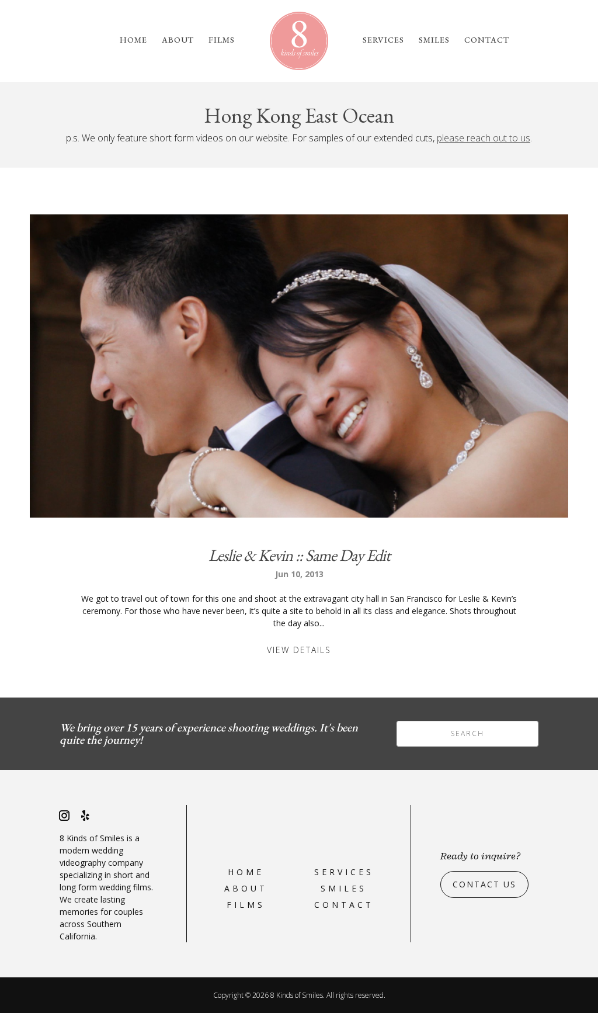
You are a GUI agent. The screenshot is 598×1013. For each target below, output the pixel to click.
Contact (486, 40)
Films (221, 40)
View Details (299, 649)
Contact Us (484, 884)
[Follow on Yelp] (85, 815)
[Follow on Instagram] (64, 815)
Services (383, 40)
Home (133, 40)
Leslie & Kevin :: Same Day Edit (299, 555)
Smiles (434, 40)
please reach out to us (483, 137)
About (178, 40)
